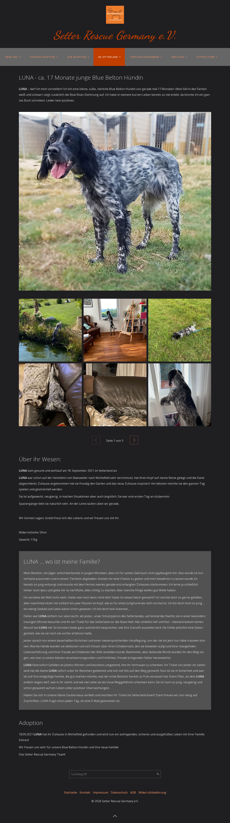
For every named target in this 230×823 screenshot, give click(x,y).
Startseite (70, 792)
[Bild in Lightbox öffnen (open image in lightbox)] (115, 201)
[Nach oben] (115, 815)
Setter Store (205, 57)
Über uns (11, 57)
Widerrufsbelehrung (152, 792)
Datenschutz (119, 792)
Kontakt (85, 792)
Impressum (100, 792)
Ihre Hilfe (178, 57)
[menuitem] (12, 57)
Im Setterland (108, 57)
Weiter (134, 440)
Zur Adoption (76, 57)
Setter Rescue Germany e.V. (115, 35)
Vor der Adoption (42, 57)
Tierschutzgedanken (144, 57)
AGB (133, 792)
